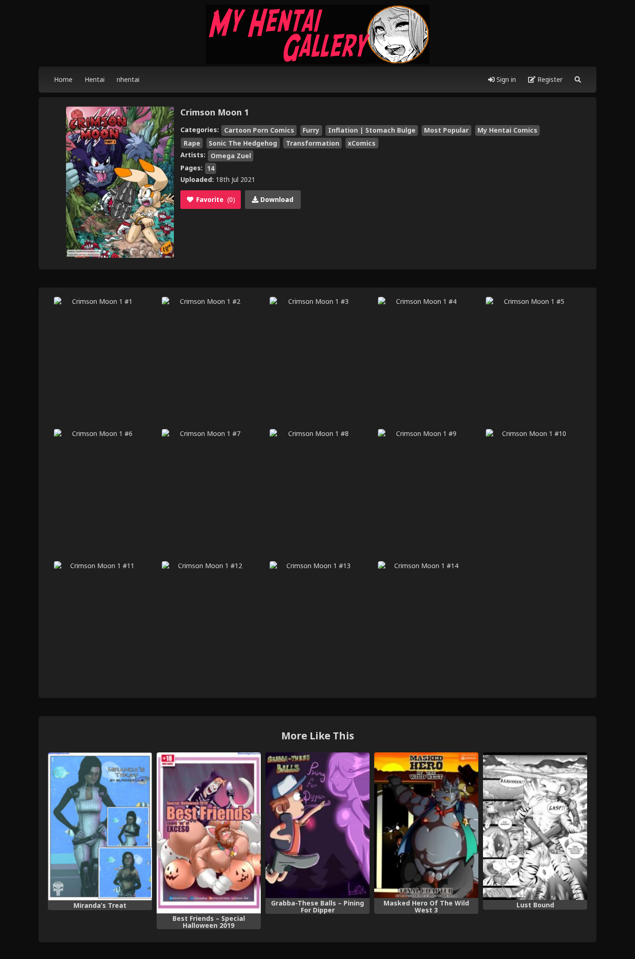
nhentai (128, 79)
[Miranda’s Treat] (100, 826)
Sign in (505, 79)
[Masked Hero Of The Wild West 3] (426, 825)
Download (275, 199)
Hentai (95, 79)
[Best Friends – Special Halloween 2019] (209, 832)
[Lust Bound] (535, 826)
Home (63, 79)
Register (549, 79)
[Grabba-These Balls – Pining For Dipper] (317, 825)
